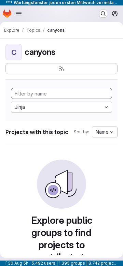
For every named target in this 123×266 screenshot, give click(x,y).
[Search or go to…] (103, 14)
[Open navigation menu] (18, 13)
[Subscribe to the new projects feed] (61, 68)
